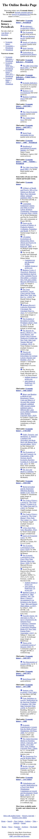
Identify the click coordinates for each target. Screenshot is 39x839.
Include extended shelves (23, 12)
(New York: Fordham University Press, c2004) (29, 743)
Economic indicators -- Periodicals (10, 59)
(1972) (28, 663)
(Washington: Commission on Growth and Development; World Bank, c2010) (29, 789)
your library (5, 33)
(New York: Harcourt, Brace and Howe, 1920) (27, 559)
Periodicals (9, 50)
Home (3, 821)
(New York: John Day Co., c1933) (28, 293)
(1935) (28, 645)
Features (17, 827)
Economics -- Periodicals (10, 47)
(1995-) (27, 27)
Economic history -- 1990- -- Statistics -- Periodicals (26, 161)
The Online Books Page (19, 4)
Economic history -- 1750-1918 (24, 430)
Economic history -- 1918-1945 (24, 482)
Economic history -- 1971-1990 (24, 686)
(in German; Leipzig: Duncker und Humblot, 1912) (29, 356)
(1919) (27, 547)
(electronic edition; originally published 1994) (28, 193)
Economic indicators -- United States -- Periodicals (26, 77)
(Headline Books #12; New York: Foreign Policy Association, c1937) (28, 624)
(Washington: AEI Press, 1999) (28, 729)
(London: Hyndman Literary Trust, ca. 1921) (28, 322)
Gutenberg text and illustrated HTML (30, 262)
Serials (23, 823)
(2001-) (29, 67)
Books (4, 827)
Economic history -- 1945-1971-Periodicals (24, 673)
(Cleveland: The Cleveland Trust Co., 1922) (28, 309)
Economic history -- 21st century (24, 778)
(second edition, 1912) (29, 439)
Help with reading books (11, 816)
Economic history (9, 43)
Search (9, 821)
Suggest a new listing (19, 818)
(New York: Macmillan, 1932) (28, 529)
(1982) (28, 691)
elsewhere (4, 35)
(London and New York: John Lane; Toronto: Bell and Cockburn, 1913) (28, 337)
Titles (34, 821)
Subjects (16, 823)
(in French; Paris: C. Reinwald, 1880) (28, 241)
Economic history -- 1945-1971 (24, 657)
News (10, 827)
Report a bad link (28, 816)
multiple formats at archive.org (31, 267)
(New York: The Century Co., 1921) (28, 517)
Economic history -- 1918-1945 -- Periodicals (10, 66)
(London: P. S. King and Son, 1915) (28, 458)
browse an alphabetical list (21, 14)
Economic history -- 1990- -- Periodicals (9, 81)
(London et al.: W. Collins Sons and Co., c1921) (29, 504)
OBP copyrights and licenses (19, 836)
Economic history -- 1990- (24, 720)
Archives (25, 827)
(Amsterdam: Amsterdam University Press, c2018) (28, 208)
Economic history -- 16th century (24, 389)
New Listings (18, 821)
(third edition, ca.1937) (28, 599)
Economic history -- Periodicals (24, 21)
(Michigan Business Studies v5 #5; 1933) (27, 489)
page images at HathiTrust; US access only (30, 383)
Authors (28, 821)
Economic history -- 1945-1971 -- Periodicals (10, 73)
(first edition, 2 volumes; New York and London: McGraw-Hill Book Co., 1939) (28, 276)
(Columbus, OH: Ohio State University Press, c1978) (29, 703)
